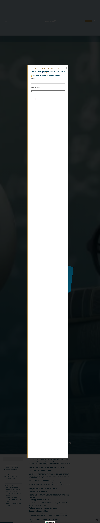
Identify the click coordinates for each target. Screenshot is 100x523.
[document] (50, 261)
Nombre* (33, 78)
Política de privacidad (42, 96)
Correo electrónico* (35, 87)
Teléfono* (33, 91)
